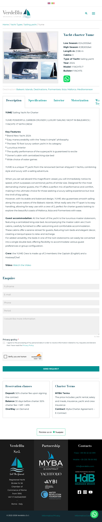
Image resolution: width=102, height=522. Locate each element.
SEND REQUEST (51, 369)
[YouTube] (91, 492)
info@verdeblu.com (85, 466)
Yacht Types (16, 24)
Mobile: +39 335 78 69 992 (85, 459)
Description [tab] (14, 100)
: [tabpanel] (50, 188)
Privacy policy (11, 339)
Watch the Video (22, 265)
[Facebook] (79, 492)
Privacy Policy (28, 345)
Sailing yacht (30, 24)
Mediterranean (85, 89)
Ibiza (64, 89)
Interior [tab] (59, 100)
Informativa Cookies (84, 515)
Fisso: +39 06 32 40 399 (85, 453)
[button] (7, 70)
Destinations (40, 89)
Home (6, 24)
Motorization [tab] (79, 100)
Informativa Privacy (51, 515)
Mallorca (71, 89)
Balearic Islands (24, 89)
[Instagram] (85, 492)
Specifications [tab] (37, 100)
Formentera (54, 89)
